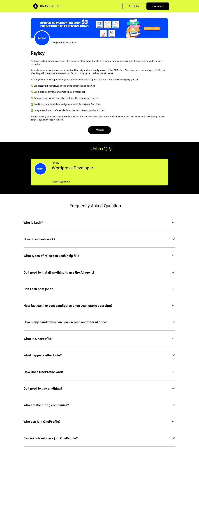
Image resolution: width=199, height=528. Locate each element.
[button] (134, 6)
